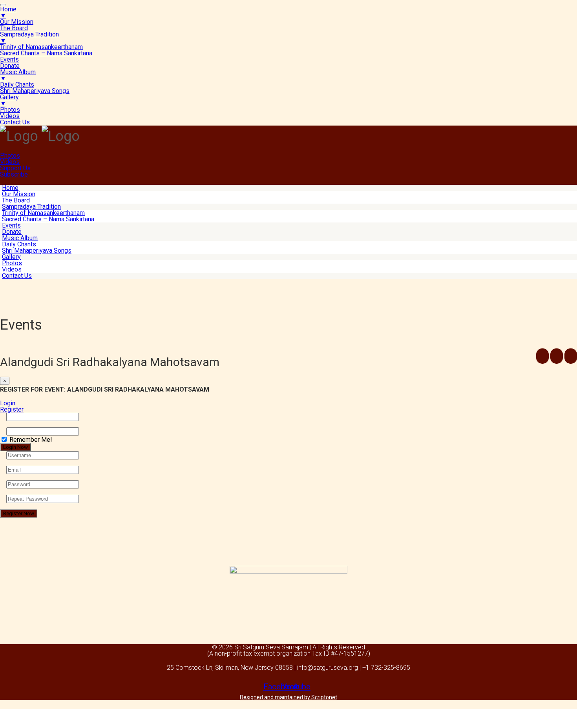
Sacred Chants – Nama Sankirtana (48, 219)
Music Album (20, 238)
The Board (16, 200)
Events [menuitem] (9, 59)
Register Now (18, 513)
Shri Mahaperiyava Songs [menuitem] (34, 91)
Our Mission (18, 194)
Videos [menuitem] (10, 116)
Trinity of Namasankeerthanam (43, 213)
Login (7, 403)
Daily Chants (19, 244)
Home (10, 187)
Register (12, 409)
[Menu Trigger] (3, 5)
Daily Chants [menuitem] (17, 84)
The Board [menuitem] (14, 28)
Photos (10, 155)
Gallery (11, 257)
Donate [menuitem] (10, 65)
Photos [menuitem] (10, 109)
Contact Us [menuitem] (15, 122)
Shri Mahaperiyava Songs (36, 250)
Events (11, 225)
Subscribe (14, 174)
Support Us (15, 168)
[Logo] (19, 136)
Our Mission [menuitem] (16, 22)
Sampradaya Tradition (31, 206)
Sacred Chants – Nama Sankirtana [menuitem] (46, 53)
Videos (10, 162)
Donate (12, 231)
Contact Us (17, 275)
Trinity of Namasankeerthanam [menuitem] (41, 47)
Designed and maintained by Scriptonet (288, 697)
